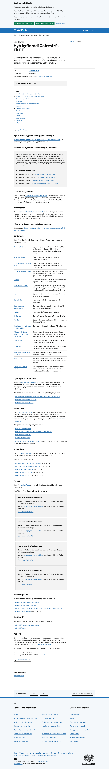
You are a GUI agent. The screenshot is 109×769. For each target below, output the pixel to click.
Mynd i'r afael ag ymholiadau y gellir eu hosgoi (29, 94)
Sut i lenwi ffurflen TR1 (25, 560)
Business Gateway (20, 247)
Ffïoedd (16, 280)
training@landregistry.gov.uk (41, 644)
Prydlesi (16, 312)
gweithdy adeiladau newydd (46, 177)
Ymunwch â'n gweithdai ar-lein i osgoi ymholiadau (30, 96)
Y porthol (17, 320)
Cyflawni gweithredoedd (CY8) (26, 400)
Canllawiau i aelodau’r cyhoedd (36, 196)
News (72, 718)
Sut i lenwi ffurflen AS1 (25, 536)
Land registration (44, 35)
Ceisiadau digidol (20, 257)
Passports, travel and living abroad (54, 734)
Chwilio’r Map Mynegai (23, 429)
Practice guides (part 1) (23, 472)
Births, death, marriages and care (25, 718)
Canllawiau (19, 106)
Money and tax (47, 730)
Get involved (74, 741)
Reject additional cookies (44, 23)
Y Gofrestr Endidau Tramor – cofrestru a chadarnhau (21, 334)
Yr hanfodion (19, 101)
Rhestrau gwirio (20, 118)
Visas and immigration (49, 738)
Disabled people (19, 738)
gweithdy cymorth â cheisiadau (45, 174)
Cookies (28, 753)
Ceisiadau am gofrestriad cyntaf (26, 605)
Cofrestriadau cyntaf (21, 286)
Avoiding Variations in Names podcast (28, 463)
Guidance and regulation (78, 722)
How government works (78, 738)
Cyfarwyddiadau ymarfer (23, 108)
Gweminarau (19, 111)
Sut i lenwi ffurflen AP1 (25, 512)
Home (15, 35)
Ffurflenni (17, 294)
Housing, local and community (28, 35)
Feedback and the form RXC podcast (28, 466)
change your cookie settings (33, 507)
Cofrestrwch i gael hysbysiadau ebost (27, 441)
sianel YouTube (25, 485)
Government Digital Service (47, 756)
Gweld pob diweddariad (46, 76)
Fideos (18, 115)
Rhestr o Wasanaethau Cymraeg (25, 756)
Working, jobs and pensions (51, 741)
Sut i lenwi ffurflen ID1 (25, 584)
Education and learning (50, 714)
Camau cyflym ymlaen (23, 611)
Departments (74, 714)
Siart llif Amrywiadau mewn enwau (27, 625)
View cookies (60, 23)
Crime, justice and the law (23, 734)
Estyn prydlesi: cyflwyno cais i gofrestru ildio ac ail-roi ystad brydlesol (39, 608)
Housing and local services (51, 726)
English (72, 41)
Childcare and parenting (22, 726)
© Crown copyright (88, 764)
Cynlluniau (17, 316)
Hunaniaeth (18, 300)
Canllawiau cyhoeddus (22, 99)
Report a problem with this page (82, 694)
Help (15, 753)
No (45, 694)
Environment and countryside (52, 722)
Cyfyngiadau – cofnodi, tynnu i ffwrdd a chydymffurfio (33, 432)
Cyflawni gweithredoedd (22, 271)
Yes (35, 694)
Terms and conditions (65, 753)
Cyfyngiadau (18, 346)
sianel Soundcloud (26, 453)
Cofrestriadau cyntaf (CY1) (24, 403)
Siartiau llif (19, 120)
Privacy (21, 753)
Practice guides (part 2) (23, 475)
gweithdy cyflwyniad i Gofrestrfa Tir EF (45, 183)
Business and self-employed (23, 722)
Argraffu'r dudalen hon (23, 130)
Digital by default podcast (24, 469)
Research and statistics (78, 726)
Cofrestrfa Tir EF (34, 70)
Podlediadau (19, 113)
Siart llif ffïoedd (20, 628)
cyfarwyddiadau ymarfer (29, 383)
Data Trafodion (19, 358)
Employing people (48, 718)
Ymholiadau (18, 340)
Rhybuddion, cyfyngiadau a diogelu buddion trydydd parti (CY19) (37, 397)
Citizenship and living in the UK (24, 730)
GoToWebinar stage (25, 412)
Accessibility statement (41, 753)
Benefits (16, 714)
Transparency (74, 734)
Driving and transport (21, 741)
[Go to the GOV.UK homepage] (20, 30)
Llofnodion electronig (22, 438)
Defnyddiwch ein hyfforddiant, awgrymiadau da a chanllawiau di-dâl (37, 140)
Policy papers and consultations (81, 730)
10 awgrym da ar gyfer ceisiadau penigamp (28, 103)
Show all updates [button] (45, 655)
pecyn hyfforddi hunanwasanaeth (31, 212)
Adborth (18, 123)
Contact (53, 753)
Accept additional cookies (24, 23)
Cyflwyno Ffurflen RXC (23, 435)
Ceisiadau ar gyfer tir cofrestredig (27, 603)
